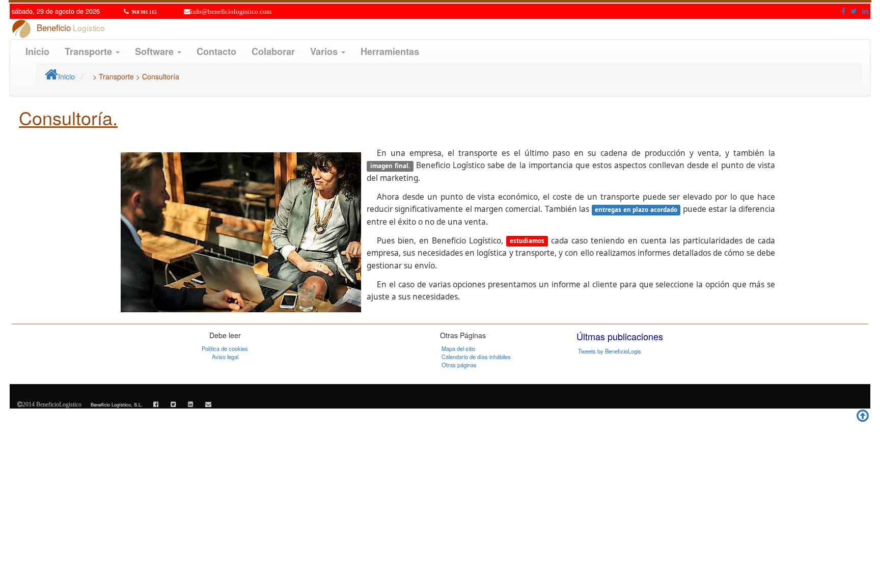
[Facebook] (156, 403)
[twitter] (173, 403)
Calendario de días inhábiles (476, 357)
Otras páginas (459, 365)
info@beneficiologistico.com (230, 12)
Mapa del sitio (458, 348)
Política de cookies (225, 348)
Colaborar (273, 51)
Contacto (216, 51)
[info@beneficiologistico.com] (208, 403)
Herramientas (390, 51)
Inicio (37, 51)
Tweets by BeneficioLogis (609, 351)
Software (155, 51)
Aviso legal (225, 357)
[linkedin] (190, 403)
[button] (843, 11)
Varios (325, 51)
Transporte (90, 51)
